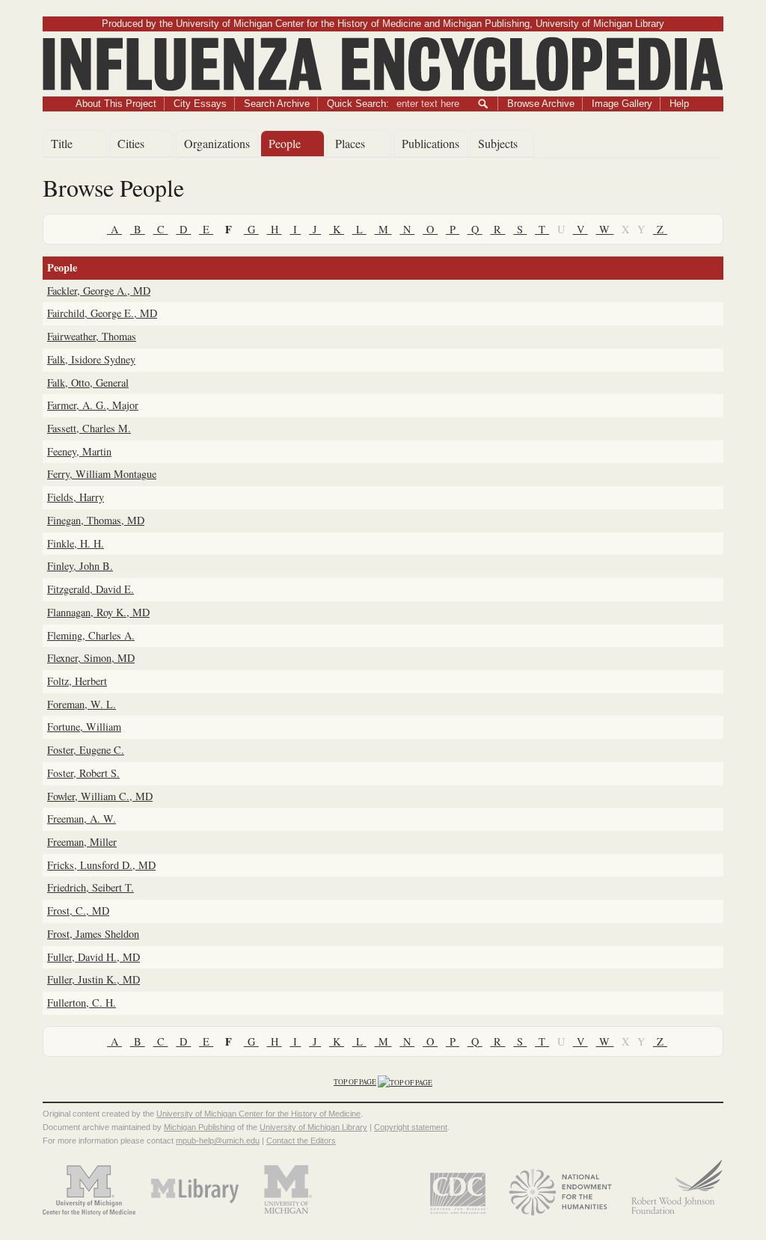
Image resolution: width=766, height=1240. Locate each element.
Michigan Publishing (199, 1127)
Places (350, 143)
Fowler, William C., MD (100, 796)
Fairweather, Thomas (91, 336)
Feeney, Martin (79, 451)
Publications (430, 143)
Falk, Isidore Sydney (91, 359)
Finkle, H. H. (75, 543)
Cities (130, 143)
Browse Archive (540, 103)
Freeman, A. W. (81, 818)
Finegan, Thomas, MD (95, 520)
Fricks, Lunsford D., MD (101, 865)
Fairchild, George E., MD (102, 313)
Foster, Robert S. (83, 773)
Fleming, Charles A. (91, 635)
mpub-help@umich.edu (218, 1140)
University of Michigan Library (313, 1127)
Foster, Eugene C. (85, 750)
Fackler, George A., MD (98, 290)
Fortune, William (84, 726)
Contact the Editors (301, 1140)
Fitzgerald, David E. (90, 589)
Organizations (217, 143)
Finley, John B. (80, 566)
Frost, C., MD (78, 910)
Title (62, 143)
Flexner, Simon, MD (91, 658)
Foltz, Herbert (77, 681)
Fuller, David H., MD (93, 957)
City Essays (200, 103)
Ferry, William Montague (101, 474)
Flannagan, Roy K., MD (98, 612)
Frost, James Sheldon (93, 934)
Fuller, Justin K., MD (93, 979)
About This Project (116, 103)
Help (679, 103)
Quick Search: (358, 103)
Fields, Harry (75, 497)
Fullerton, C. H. (81, 1002)
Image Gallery (622, 103)
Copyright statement (410, 1127)
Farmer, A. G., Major (92, 405)
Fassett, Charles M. (89, 428)
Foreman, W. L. (81, 704)
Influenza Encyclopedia (383, 45)
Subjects (498, 143)
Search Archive (277, 103)
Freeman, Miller (82, 842)
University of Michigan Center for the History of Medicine (258, 1113)
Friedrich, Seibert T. (90, 887)
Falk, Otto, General (88, 382)
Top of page (355, 1082)
